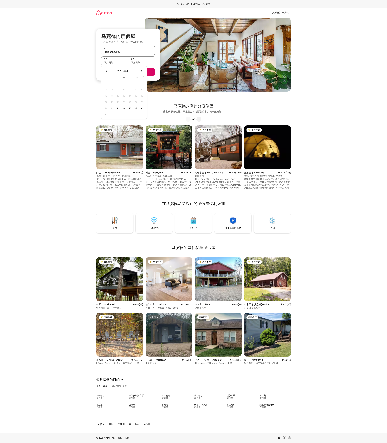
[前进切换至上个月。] (107, 71)
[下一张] (198, 119)
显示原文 (206, 4)
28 (130, 108)
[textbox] (115, 62)
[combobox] (128, 52)
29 (136, 108)
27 (124, 108)
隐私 (120, 437)
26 (118, 108)
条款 (127, 437)
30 (142, 108)
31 (106, 114)
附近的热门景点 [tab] (119, 386)
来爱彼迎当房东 (280, 12)
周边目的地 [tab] (101, 386)
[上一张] (188, 119)
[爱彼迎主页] (104, 12)
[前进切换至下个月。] (141, 71)
